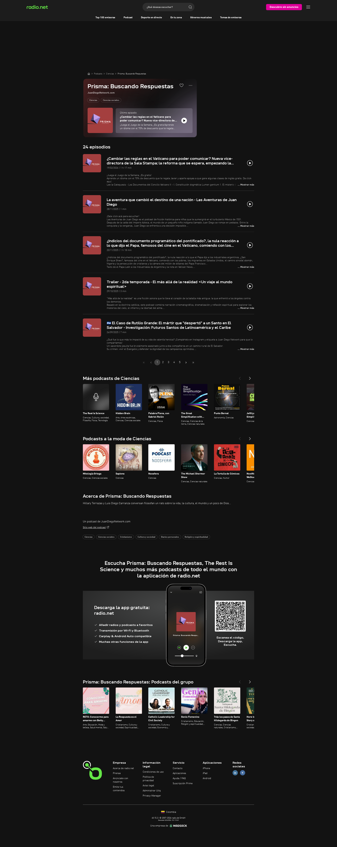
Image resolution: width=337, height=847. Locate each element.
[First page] (144, 362)
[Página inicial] (88, 73)
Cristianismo (126, 537)
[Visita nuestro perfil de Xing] (242, 773)
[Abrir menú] (308, 7)
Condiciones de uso (153, 772)
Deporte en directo (151, 17)
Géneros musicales (201, 17)
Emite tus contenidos (119, 789)
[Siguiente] (250, 377)
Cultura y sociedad (146, 537)
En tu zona (176, 17)
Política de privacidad (148, 779)
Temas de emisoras (231, 17)
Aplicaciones (179, 773)
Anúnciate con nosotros (120, 780)
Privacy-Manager (152, 796)
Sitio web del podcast (94, 527)
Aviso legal (148, 785)
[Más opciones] (191, 85)
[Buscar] (190, 7)
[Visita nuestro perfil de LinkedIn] (235, 773)
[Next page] (186, 362)
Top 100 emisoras (105, 17)
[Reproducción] (184, 120)
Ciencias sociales (111, 100)
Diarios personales (170, 537)
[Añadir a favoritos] (181, 85)
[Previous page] (151, 362)
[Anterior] (240, 377)
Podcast (128, 17)
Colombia (170, 812)
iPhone (206, 768)
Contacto (177, 768)
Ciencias (93, 100)
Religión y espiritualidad (196, 537)
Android (207, 778)
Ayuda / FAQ (179, 778)
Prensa (117, 773)
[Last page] (193, 362)
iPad (205, 773)
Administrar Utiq (152, 790)
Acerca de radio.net (123, 768)
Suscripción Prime (183, 783)
